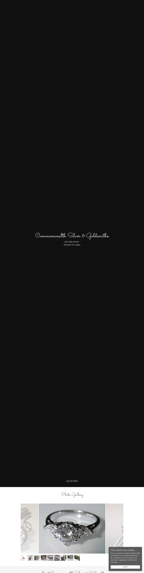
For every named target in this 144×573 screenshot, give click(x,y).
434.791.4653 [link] (72, 481)
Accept (125, 567)
